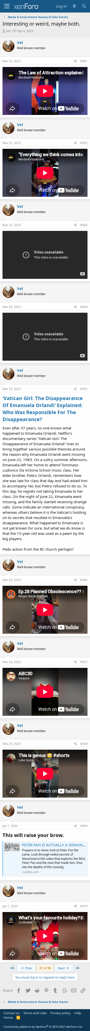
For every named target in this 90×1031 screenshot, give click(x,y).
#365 (84, 389)
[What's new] (74, 6)
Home (8, 1017)
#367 (84, 662)
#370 (84, 906)
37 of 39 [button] (45, 968)
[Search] (84, 6)
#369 (84, 826)
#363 (84, 225)
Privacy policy (60, 1013)
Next (62, 968)
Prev (28, 968)
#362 (84, 143)
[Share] (75, 61)
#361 (84, 61)
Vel (8, 31)
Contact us (12, 1013)
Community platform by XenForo (43, 1026)
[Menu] (7, 6)
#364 (84, 307)
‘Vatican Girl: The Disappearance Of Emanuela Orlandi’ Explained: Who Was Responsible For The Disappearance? (42, 409)
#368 (84, 744)
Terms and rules (35, 1013)
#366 (84, 580)
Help (77, 1013)
